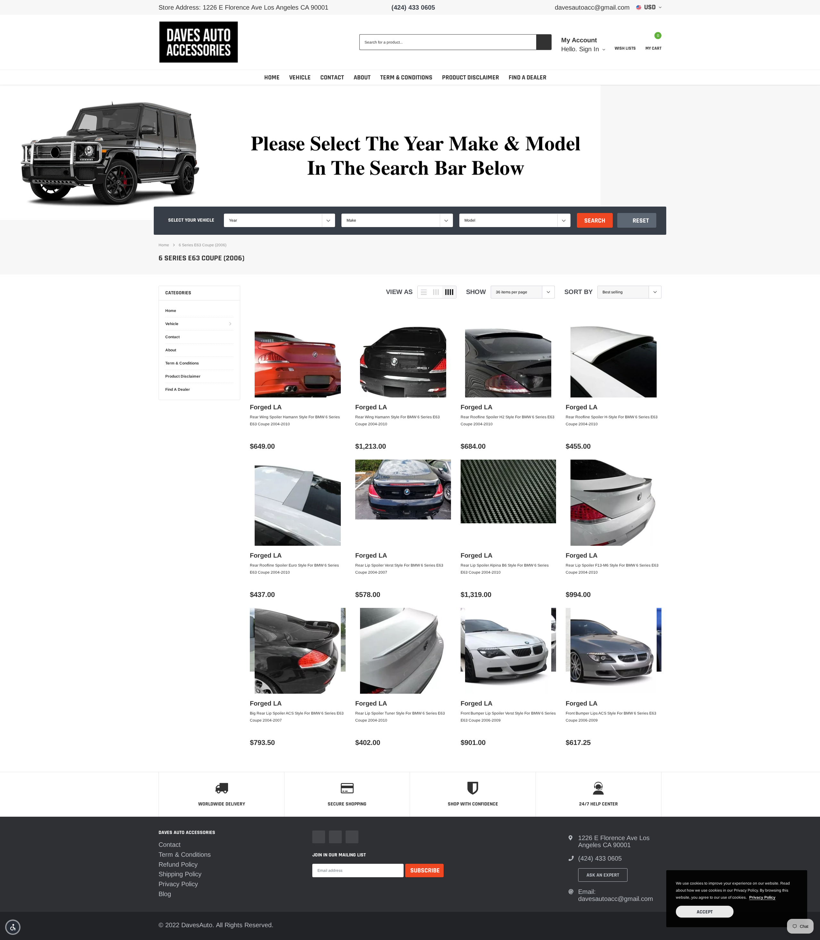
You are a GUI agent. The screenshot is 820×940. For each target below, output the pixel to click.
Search (594, 221)
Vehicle (300, 77)
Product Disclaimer (470, 77)
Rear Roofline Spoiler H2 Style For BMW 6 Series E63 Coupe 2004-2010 (507, 420)
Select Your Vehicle (191, 220)
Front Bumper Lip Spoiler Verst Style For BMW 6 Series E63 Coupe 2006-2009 (508, 717)
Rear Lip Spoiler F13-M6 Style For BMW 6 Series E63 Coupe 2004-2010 (612, 569)
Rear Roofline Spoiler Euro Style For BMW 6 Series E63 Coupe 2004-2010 (294, 569)
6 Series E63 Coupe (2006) (202, 245)
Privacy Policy (178, 883)
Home (272, 77)
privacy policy (762, 897)
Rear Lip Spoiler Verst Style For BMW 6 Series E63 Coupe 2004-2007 (399, 569)
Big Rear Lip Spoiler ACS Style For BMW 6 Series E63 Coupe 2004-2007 (297, 717)
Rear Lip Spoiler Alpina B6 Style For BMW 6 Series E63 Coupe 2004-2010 (505, 569)
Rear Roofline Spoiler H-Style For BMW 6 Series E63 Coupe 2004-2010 (612, 420)
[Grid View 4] (449, 292)
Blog (165, 893)
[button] (12, 927)
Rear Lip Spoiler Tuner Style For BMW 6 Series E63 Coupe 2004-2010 (400, 717)
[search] (544, 42)
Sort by (578, 291)
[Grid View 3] (436, 292)
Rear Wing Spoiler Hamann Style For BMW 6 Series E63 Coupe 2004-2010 (295, 420)
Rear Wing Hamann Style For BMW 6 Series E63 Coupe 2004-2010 (397, 420)
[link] (298, 354)
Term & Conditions (406, 77)
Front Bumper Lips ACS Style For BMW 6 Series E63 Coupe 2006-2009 (611, 717)
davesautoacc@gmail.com (592, 7)
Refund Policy (178, 864)
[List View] (424, 292)
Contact (332, 77)
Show (476, 291)
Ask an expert (602, 875)
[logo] (199, 42)
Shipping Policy (180, 874)
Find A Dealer (527, 77)
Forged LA (266, 407)
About (362, 77)
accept (705, 912)
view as (399, 291)
